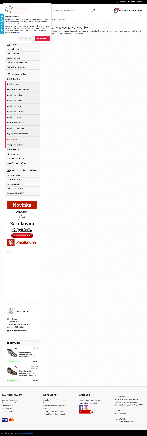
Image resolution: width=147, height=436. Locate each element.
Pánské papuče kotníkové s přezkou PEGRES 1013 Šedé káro (27, 355)
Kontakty (46, 400)
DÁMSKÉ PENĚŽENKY (15, 184)
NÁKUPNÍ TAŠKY (13, 175)
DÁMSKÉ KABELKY (14, 180)
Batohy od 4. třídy (15, 112)
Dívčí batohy (12, 139)
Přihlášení (122, 2)
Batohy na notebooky (16, 128)
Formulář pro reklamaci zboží (54, 414)
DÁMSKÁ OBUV (13, 49)
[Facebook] (81, 406)
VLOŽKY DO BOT (13, 58)
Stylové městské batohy (17, 134)
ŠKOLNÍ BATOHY (13, 79)
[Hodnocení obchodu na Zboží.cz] (87, 411)
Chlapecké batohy (15, 145)
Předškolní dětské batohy (18, 89)
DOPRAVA (63, 19)
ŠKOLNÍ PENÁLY (13, 150)
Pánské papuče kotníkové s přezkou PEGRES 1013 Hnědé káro (28, 373)
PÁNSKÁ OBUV (13, 54)
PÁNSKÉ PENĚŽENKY (15, 189)
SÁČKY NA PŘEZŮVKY (15, 159)
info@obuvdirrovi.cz (19, 330)
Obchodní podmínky (10, 400)
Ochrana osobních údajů (11, 403)
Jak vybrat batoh (8, 411)
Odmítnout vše (25, 38)
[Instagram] (86, 406)
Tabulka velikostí (8, 406)
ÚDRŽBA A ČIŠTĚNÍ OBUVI (17, 63)
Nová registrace (136, 2)
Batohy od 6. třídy (14, 117)
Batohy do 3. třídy (14, 106)
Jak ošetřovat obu (9, 408)
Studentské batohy (15, 123)
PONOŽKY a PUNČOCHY (16, 67)
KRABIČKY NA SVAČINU (16, 163)
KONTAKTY (53, 19)
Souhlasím (42, 38)
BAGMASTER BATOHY (15, 193)
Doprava (46, 403)
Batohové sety (13, 84)
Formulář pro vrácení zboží (53, 411)
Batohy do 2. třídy (14, 101)
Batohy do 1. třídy (14, 95)
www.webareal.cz (25, 433)
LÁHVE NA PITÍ (12, 154)
